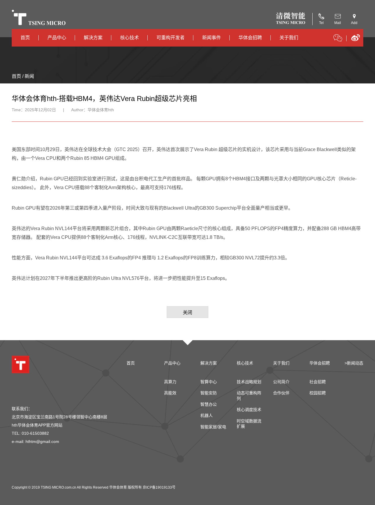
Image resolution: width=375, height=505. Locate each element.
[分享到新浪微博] (355, 39)
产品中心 (56, 37)
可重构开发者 (170, 37)
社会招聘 (317, 381)
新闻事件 (211, 37)
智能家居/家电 (213, 426)
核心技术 (129, 37)
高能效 (170, 393)
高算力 (170, 381)
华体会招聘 (250, 37)
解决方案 (93, 37)
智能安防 (208, 393)
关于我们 (288, 37)
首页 (25, 37)
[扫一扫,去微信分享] (337, 39)
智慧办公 (208, 404)
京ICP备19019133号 (159, 487)
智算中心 (208, 381)
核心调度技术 (249, 409)
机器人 (206, 415)
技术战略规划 (249, 381)
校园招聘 (317, 393)
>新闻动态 (354, 363)
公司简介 (281, 381)
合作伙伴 (281, 393)
